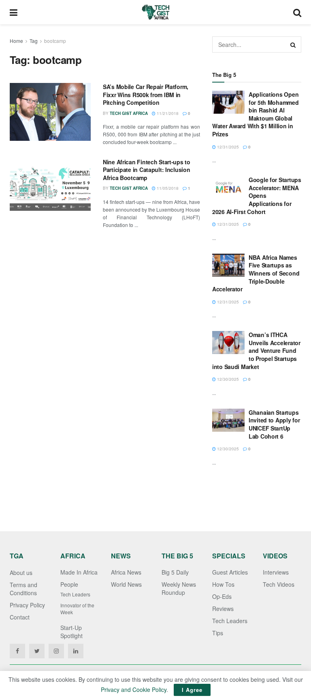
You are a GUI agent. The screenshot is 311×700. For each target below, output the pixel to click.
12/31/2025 (227, 147)
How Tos (223, 584)
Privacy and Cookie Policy (133, 689)
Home (16, 40)
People (69, 584)
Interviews (276, 572)
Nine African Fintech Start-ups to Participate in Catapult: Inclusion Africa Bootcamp (146, 170)
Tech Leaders (75, 594)
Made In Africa (79, 572)
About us (21, 572)
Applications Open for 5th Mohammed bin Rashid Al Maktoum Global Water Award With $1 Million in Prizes (255, 114)
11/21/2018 (167, 113)
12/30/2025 (227, 379)
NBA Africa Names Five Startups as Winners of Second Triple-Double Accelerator (255, 273)
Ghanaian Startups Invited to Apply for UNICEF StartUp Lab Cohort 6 (274, 424)
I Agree (192, 690)
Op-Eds (222, 596)
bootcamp (55, 40)
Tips (217, 633)
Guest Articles (230, 572)
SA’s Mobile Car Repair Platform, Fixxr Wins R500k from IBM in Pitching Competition (145, 94)
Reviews (223, 609)
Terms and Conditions (23, 589)
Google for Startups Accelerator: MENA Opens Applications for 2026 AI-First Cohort (256, 195)
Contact (20, 617)
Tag (34, 40)
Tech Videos (278, 584)
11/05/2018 (167, 188)
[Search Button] (293, 44)
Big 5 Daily (175, 572)
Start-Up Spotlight (71, 632)
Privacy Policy (27, 605)
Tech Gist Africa (129, 113)
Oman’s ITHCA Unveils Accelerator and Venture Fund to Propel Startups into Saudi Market (256, 350)
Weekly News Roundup (179, 588)
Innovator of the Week (77, 608)
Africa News (126, 572)
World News (126, 584)
